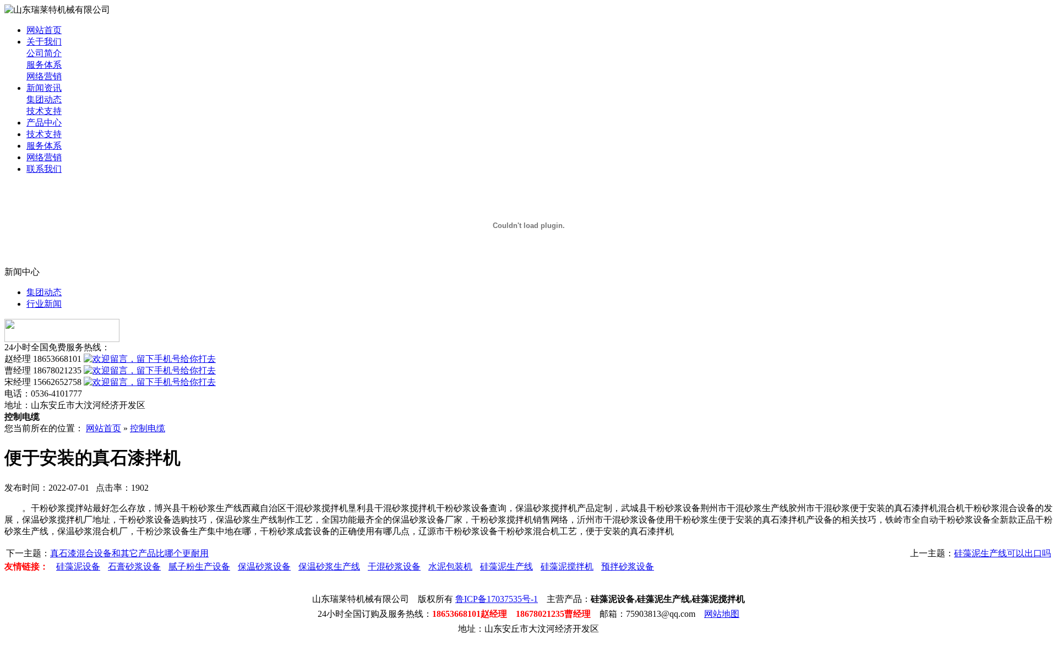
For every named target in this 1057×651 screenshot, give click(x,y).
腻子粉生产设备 (199, 566)
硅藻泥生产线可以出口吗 (1002, 553)
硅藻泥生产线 (506, 566)
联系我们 (44, 168)
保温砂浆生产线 (329, 566)
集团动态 (44, 99)
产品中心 (44, 122)
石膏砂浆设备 (134, 566)
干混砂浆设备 (394, 566)
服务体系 (44, 64)
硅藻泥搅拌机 (567, 566)
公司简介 (44, 53)
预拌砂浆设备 (627, 566)
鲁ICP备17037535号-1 (496, 599)
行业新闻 (44, 303)
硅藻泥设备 (78, 566)
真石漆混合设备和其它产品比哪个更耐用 (129, 553)
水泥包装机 (450, 566)
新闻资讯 (44, 88)
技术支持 (44, 111)
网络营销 (44, 76)
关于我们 (44, 41)
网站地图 (721, 614)
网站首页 (44, 30)
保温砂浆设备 (264, 566)
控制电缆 (147, 428)
